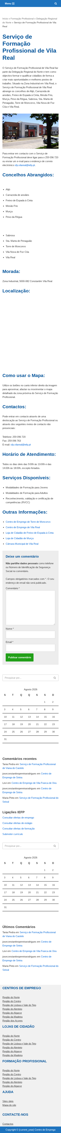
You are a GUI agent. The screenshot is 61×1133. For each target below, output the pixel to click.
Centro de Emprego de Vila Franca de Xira (34, 783)
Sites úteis (8, 1101)
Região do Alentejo (12, 1009)
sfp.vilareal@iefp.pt (25, 165)
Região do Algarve (12, 1012)
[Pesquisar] (55, 3)
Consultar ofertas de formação (18, 828)
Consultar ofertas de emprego (18, 817)
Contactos (7, 1123)
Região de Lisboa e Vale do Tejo (19, 1005)
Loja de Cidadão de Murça (20, 538)
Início (5, 18)
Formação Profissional (22, 18)
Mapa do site (9, 1105)
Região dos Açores (12, 1020)
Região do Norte (11, 997)
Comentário (13, 588)
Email (9, 642)
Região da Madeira (12, 1016)
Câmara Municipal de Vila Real (22, 543)
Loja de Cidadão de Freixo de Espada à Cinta (30, 532)
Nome (10, 628)
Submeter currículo (12, 834)
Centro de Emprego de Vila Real (23, 527)
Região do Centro (11, 1001)
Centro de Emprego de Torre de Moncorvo (28, 521)
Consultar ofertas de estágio (17, 823)
